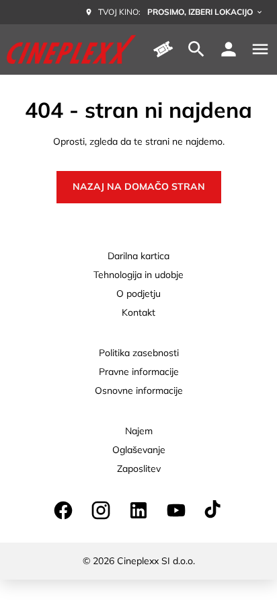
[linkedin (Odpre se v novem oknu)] (138, 510)
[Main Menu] (260, 49)
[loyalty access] (228, 49)
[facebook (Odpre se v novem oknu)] (63, 510)
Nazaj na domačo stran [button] (139, 186)
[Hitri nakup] (164, 49)
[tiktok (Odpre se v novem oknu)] (214, 510)
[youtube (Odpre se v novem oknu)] (176, 510)
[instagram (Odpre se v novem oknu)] (101, 510)
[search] (196, 49)
